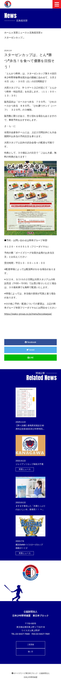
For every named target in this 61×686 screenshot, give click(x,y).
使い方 (30, 651)
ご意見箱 (30, 644)
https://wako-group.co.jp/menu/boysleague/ (28, 313)
